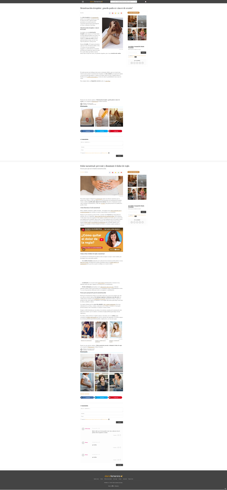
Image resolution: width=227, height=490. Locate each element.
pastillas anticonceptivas (92, 76)
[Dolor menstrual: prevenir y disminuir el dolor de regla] (87, 126)
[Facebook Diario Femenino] (132, 63)
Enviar (119, 155)
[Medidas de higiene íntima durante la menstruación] (87, 371)
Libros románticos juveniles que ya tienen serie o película (132, 38)
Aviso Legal (115, 478)
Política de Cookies (105, 152)
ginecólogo (108, 81)
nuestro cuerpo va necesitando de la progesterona (94, 222)
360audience (117, 486)
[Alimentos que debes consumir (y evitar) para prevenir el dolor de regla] (116, 391)
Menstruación (95, 101)
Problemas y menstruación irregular (114, 341)
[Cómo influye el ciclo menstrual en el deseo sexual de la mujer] (101, 371)
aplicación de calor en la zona (107, 287)
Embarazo (82, 393)
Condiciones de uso (97, 152)
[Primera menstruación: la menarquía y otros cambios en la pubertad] (101, 391)
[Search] (135, 2)
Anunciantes (125, 478)
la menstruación (95, 17)
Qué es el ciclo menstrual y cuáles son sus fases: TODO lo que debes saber (116, 369)
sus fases (103, 203)
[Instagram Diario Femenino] (137, 63)
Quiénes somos (96, 478)
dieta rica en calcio (84, 262)
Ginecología (87, 393)
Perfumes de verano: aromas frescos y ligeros (141, 25)
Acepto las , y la (95, 152)
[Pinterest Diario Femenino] (134, 63)
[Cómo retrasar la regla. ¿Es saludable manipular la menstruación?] (101, 126)
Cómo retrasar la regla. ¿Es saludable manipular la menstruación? (101, 124)
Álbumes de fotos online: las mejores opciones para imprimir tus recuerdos (132, 24)
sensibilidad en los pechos (99, 298)
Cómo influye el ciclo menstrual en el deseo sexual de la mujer (101, 369)
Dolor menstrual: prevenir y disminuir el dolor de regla (86, 124)
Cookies (101, 478)
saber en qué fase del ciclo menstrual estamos (104, 216)
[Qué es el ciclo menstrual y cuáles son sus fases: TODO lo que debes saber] (116, 371)
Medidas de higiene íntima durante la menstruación (86, 370)
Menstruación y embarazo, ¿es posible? (87, 389)
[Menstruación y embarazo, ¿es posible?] (87, 391)
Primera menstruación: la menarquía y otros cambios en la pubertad (101, 389)
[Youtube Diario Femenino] (142, 63)
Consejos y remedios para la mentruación (100, 341)
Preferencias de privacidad (89, 152)
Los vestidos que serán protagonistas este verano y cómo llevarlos (142, 38)
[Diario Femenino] (96, 2)
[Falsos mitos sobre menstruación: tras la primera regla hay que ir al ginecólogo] (116, 126)
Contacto (120, 478)
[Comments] (121, 13)
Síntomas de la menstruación (86, 340)
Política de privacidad (108, 478)
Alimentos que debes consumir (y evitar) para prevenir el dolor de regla (116, 389)
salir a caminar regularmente (109, 304)
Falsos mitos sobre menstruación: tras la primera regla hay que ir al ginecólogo (115, 124)
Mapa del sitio (130, 478)
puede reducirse (101, 282)
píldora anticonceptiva (92, 317)
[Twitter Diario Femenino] (140, 63)
